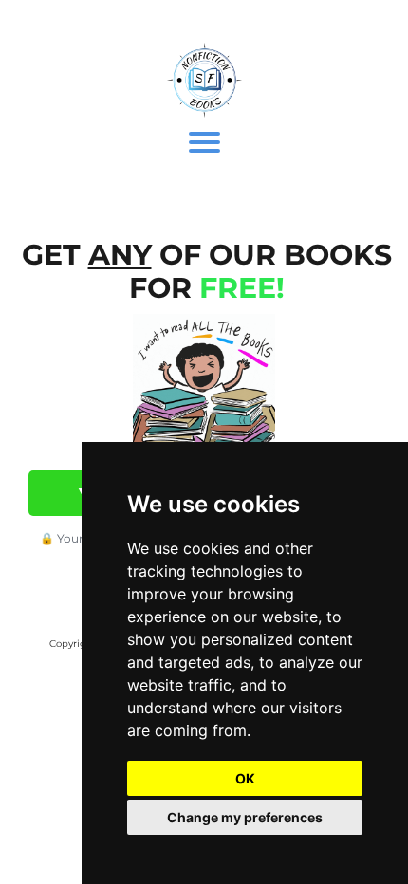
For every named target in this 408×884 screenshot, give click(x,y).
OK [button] (245, 778)
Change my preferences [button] (245, 817)
